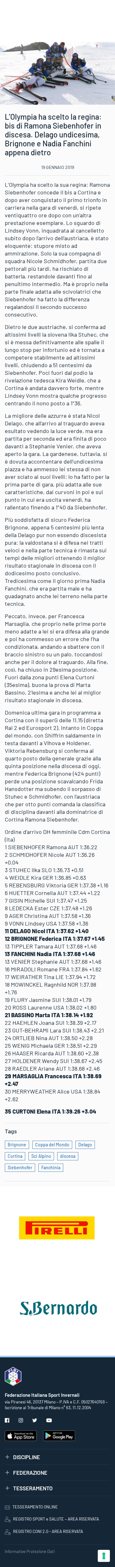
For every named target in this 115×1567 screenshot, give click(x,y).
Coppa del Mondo (52, 1144)
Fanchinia (50, 1167)
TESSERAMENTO (33, 1488)
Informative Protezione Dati (30, 1551)
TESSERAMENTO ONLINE (35, 1506)
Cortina (15, 1156)
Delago (85, 1144)
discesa (67, 1156)
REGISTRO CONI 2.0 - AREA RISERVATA (48, 1531)
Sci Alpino (41, 1156)
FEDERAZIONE (30, 1472)
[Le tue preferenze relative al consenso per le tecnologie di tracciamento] (104, 1556)
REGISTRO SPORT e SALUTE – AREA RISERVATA (56, 1519)
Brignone (17, 1144)
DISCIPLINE (26, 1457)
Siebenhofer (20, 1167)
